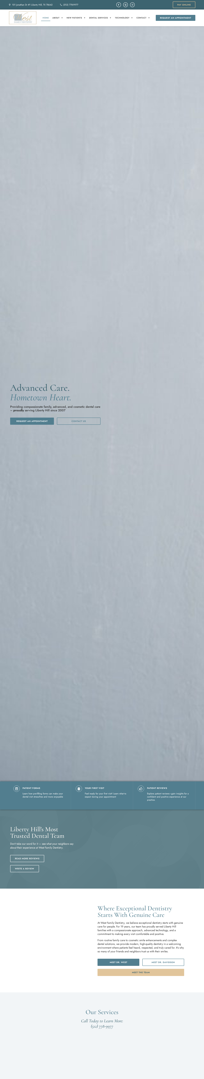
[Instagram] (132, 4)
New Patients (74, 17)
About (56, 17)
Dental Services (98, 17)
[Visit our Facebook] (118, 4)
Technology (122, 17)
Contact (141, 17)
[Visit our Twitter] (125, 4)
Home (46, 17)
